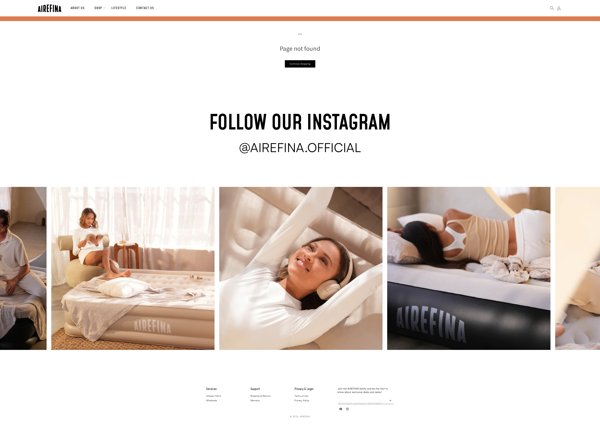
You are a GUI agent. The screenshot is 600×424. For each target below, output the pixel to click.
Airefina (305, 416)
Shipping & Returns (260, 396)
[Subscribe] (390, 400)
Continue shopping (300, 63)
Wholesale (211, 400)
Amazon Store (213, 396)
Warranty (255, 400)
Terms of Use (301, 396)
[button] (98, 8)
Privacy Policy (302, 400)
